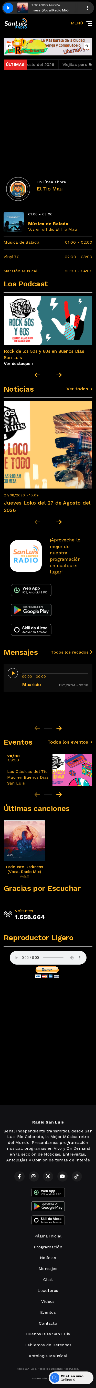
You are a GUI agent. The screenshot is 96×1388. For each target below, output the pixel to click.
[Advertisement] (48, 121)
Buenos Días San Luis (48, 1334)
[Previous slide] (37, 375)
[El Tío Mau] (18, 189)
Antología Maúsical (48, 1355)
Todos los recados (70, 652)
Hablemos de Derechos (48, 1344)
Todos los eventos (68, 742)
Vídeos (48, 1301)
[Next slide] (59, 375)
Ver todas (77, 388)
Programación (48, 1247)
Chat (48, 1279)
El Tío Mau (66, 229)
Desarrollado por (41, 1378)
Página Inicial (48, 1236)
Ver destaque (18, 363)
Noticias (48, 1257)
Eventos (48, 1312)
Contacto (48, 1323)
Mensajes (48, 1268)
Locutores (48, 1290)
